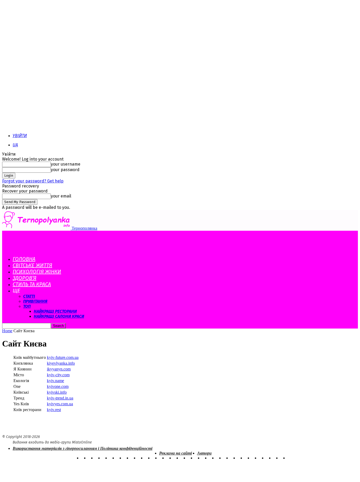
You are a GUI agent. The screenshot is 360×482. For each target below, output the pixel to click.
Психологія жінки (37, 271)
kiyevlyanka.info (61, 363)
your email (61, 196)
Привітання (35, 301)
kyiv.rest (54, 409)
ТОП (27, 306)
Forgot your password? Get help (33, 181)
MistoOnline (82, 442)
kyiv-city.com (58, 375)
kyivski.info (57, 392)
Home (7, 331)
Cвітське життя (32, 265)
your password (65, 169)
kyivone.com (58, 386)
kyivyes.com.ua (60, 404)
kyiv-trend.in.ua (60, 398)
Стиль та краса (32, 284)
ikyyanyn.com (59, 369)
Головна (24, 259)
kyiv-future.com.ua (63, 357)
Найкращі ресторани (55, 311)
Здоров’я (24, 278)
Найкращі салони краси (59, 316)
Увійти (20, 135)
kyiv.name (55, 380)
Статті (29, 296)
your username (65, 164)
